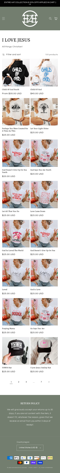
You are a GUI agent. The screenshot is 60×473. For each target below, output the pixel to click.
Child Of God (36, 89)
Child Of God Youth (10, 89)
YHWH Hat (7, 368)
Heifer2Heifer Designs (19, 467)
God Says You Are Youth (40, 170)
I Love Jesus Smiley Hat (40, 368)
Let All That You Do (10, 211)
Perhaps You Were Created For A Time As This (15, 129)
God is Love (35, 289)
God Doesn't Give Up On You (42, 250)
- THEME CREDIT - (33, 467)
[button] (3, 18)
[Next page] (49, 382)
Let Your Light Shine (39, 128)
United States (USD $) (28, 448)
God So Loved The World (12, 250)
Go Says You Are (37, 328)
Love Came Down (37, 211)
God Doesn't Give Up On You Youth (14, 171)
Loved (4, 289)
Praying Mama (8, 328)
